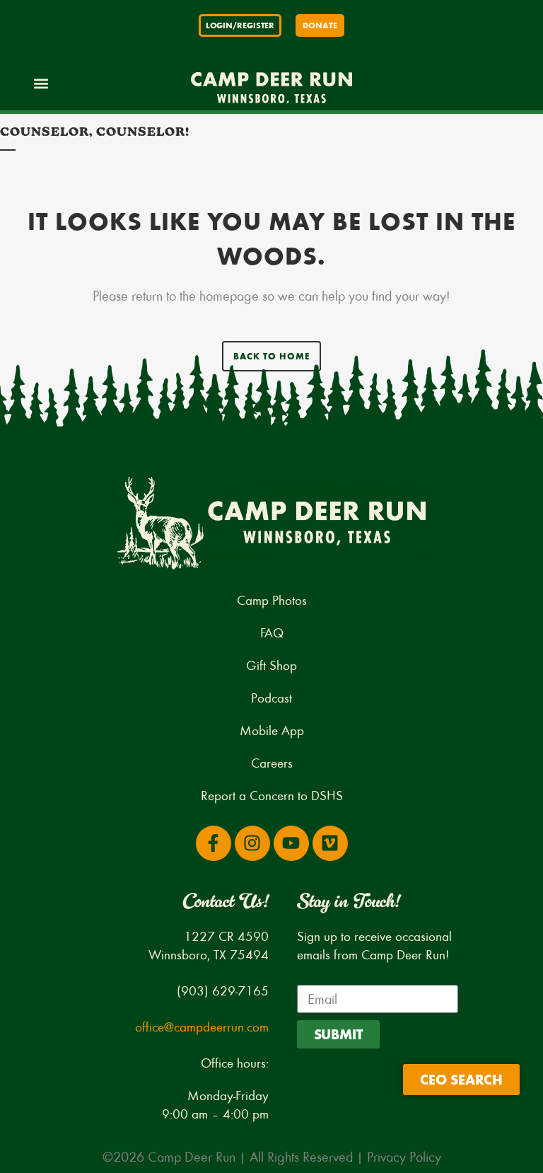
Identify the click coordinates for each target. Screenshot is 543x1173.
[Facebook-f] (213, 843)
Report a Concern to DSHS (272, 795)
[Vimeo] (330, 843)
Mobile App (272, 730)
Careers (272, 762)
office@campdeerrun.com (202, 1026)
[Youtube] (291, 843)
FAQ (272, 632)
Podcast (271, 697)
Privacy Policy (404, 1156)
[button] (40, 84)
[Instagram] (252, 843)
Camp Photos (272, 599)
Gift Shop (271, 665)
